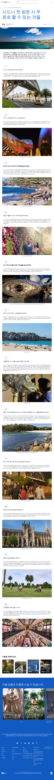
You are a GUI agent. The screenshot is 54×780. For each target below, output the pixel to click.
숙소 (13, 759)
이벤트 (13, 757)
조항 (5, 7)
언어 (48, 747)
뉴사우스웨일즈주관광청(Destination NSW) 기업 (38, 752)
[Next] (50, 722)
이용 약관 (3, 757)
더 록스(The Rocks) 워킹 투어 (25, 500)
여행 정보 (24, 749)
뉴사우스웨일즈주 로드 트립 (17, 754)
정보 (24, 747)
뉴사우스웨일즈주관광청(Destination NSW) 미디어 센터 (39, 760)
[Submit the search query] (18, 2)
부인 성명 (3, 751)
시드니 (2, 747)
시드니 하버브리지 (26, 108)
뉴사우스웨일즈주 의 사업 (28, 755)
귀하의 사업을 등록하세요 (28, 753)
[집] (7, 2)
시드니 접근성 (25, 751)
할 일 (13, 751)
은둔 (2, 753)
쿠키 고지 (3, 755)
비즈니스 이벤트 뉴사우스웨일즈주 (38, 756)
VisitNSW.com (36, 749)
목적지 (13, 749)
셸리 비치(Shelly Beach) (20, 452)
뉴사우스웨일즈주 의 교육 (28, 757)
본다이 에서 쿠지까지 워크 (25, 206)
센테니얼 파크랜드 (25, 598)
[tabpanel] (27, 38)
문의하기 (3, 749)
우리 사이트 (36, 747)
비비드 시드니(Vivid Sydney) (37, 764)
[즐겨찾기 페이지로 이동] (52, 2)
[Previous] (48, 722)
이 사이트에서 (15, 747)
